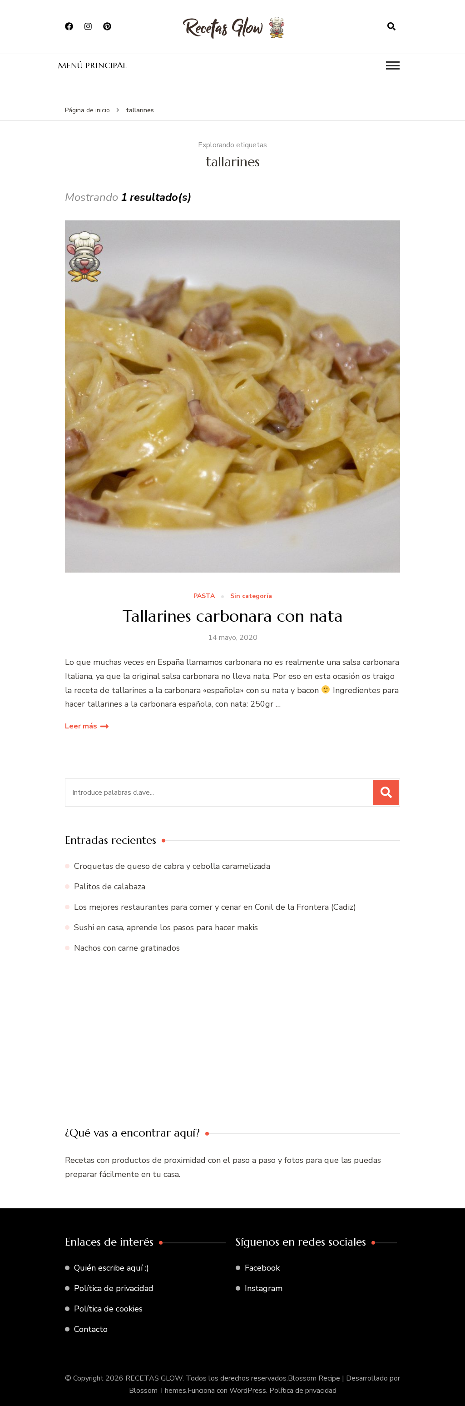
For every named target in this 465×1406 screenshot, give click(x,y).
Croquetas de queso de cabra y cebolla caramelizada (172, 866)
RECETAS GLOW (154, 1378)
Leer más (81, 726)
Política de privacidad (113, 1288)
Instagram (263, 1288)
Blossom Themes (157, 1391)
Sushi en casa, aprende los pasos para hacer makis (166, 927)
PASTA (204, 596)
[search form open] (391, 26)
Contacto (91, 1329)
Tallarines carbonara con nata (233, 616)
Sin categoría (251, 596)
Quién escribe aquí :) (111, 1267)
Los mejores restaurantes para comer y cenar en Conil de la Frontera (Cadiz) (215, 907)
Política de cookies (108, 1308)
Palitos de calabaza (109, 886)
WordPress (247, 1391)
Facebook (262, 1267)
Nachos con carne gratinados (127, 947)
